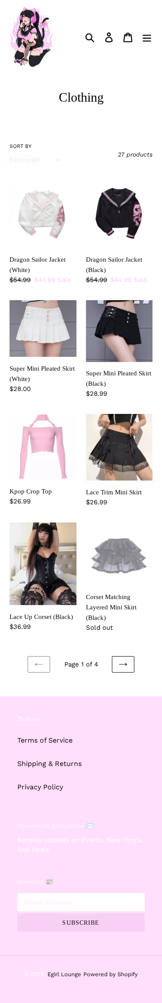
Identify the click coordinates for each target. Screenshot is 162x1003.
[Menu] (146, 37)
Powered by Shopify (110, 974)
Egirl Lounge (64, 974)
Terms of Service (45, 740)
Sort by (21, 146)
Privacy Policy (40, 787)
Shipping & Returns (49, 763)
